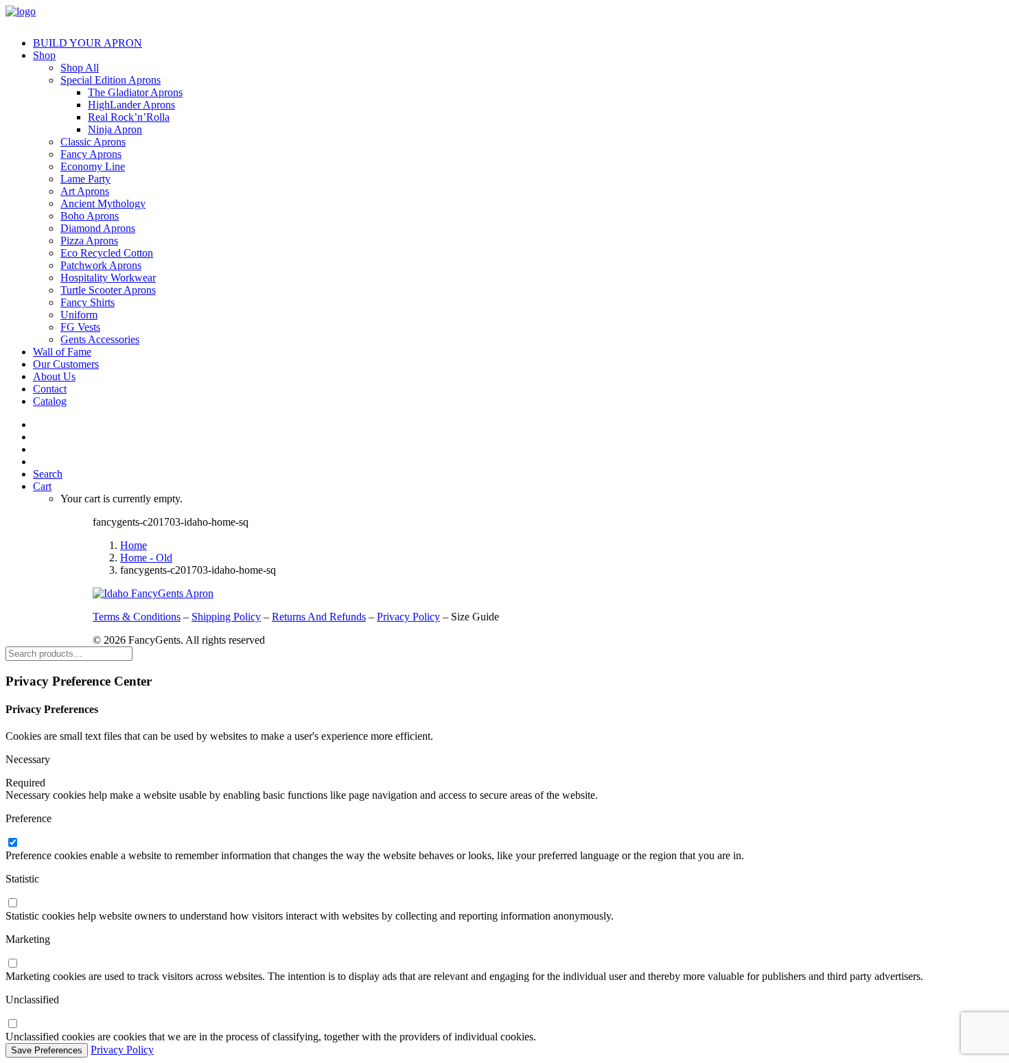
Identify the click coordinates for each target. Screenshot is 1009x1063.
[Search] (68, 653)
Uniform (78, 314)
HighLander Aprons (131, 104)
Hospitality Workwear (108, 277)
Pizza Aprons (89, 240)
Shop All (79, 67)
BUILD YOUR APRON (87, 43)
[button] (47, 474)
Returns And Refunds (319, 616)
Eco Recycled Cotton (106, 253)
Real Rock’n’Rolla (129, 117)
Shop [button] (44, 55)
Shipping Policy (226, 616)
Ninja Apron (115, 129)
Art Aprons (84, 191)
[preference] (12, 843)
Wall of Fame (62, 352)
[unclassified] (12, 1024)
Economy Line (92, 166)
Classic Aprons (93, 142)
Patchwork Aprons (100, 265)
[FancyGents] (504, 15)
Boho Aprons (89, 216)
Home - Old (146, 557)
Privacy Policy (408, 616)
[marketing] (12, 964)
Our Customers (66, 364)
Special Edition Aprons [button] (110, 80)
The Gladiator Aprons (135, 92)
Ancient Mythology (103, 203)
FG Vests (80, 327)
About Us (54, 376)
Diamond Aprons (97, 228)
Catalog (50, 401)
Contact (50, 389)
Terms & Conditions (137, 616)
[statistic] (12, 903)
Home (133, 545)
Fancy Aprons (90, 154)
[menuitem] (518, 43)
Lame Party (85, 179)
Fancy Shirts (87, 302)
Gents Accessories (99, 339)
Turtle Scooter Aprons (108, 290)
